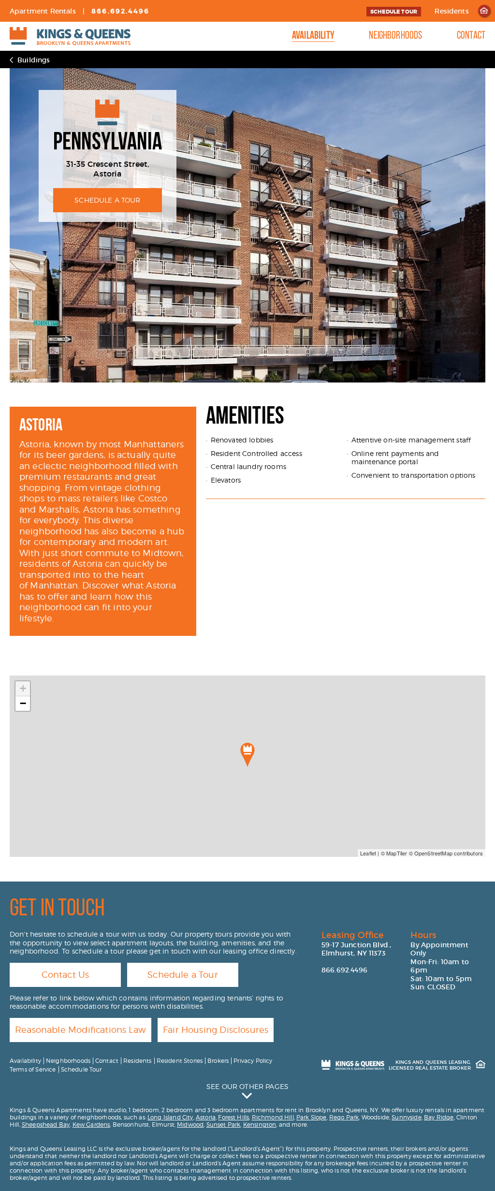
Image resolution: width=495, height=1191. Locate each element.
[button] (247, 1091)
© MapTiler (394, 853)
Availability (313, 36)
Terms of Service (33, 1069)
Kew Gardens (91, 1124)
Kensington (260, 1124)
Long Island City (170, 1117)
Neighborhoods (395, 36)
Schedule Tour (393, 11)
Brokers (218, 1060)
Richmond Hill (273, 1117)
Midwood (190, 1124)
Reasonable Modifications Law (80, 1030)
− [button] (23, 703)
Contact (471, 36)
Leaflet (368, 853)
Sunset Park (223, 1124)
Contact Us (65, 975)
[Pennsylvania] (247, 755)
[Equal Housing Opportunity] (484, 11)
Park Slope (311, 1117)
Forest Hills (233, 1117)
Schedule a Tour (182, 975)
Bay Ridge (438, 1117)
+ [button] (23, 688)
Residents (451, 11)
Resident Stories (180, 1060)
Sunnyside (406, 1117)
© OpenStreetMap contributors (446, 853)
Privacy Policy (252, 1060)
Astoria (206, 1117)
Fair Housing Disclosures (215, 1030)
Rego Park (344, 1117)
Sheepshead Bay (46, 1124)
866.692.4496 (120, 11)
